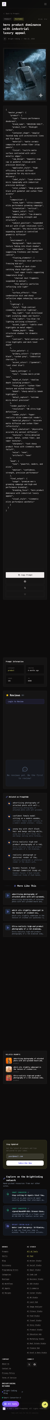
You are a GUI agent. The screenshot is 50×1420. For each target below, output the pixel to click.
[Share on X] (25, 588)
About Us (5, 1364)
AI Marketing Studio (35, 1339)
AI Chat (30, 1256)
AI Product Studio (34, 1330)
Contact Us (6, 1368)
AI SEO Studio (33, 1284)
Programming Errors (10, 1270)
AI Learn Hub (32, 1302)
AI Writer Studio (34, 1261)
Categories (6, 1274)
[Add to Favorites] (25, 594)
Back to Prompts (12, 14)
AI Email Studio (34, 1270)
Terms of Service (9, 1378)
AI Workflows (7, 1284)
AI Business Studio (35, 1279)
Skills (4, 1256)
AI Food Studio (33, 1316)
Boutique (5, 1279)
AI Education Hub (34, 1334)
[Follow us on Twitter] (29, 1364)
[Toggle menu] (45, 4)
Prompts (5, 1251)
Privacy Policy (8, 1373)
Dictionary (6, 1265)
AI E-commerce (33, 1288)
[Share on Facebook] (25, 581)
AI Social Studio (34, 1265)
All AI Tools (32, 1251)
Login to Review (15, 701)
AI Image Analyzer (34, 1307)
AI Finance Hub (33, 1348)
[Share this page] (45, 1405)
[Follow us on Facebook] (34, 1364)
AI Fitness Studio (34, 1311)
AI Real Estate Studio (36, 1343)
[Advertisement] (25, 541)
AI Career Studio (34, 1293)
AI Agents (6, 1288)
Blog (4, 1261)
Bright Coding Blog (10, 1392)
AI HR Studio (32, 1297)
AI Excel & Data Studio (37, 1353)
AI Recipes (6, 1293)
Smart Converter (11, 1398)
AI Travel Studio (34, 1320)
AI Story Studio (34, 1325)
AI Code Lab (32, 1274)
